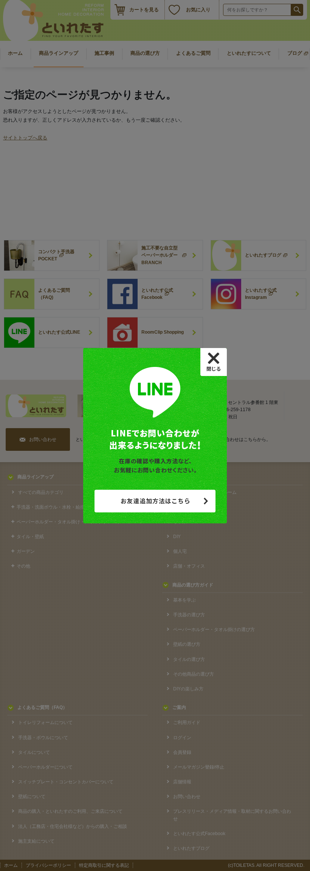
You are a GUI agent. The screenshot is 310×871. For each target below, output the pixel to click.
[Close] (213, 362)
